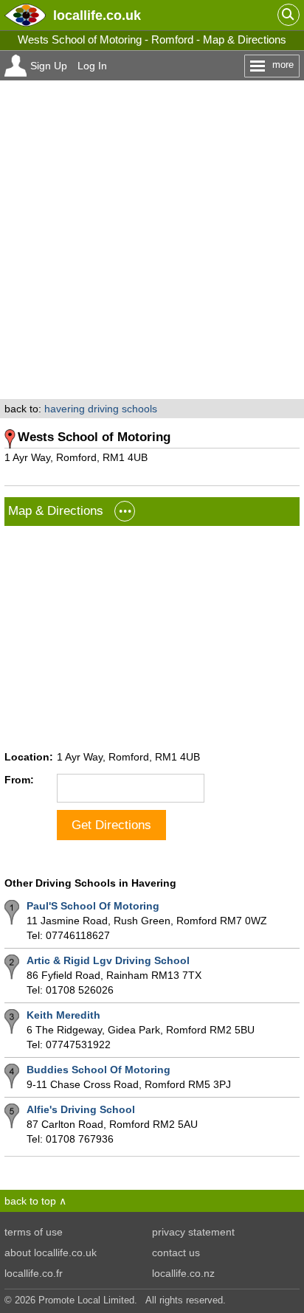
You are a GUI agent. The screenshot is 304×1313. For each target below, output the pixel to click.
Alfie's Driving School (81, 1109)
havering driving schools (100, 409)
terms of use (33, 1232)
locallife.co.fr (33, 1273)
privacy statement (193, 1232)
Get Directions (111, 824)
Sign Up (48, 66)
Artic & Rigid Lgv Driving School (108, 960)
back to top (30, 1201)
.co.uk (97, 15)
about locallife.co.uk (50, 1252)
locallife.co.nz (183, 1273)
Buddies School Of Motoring (98, 1069)
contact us (176, 1252)
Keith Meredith (63, 1015)
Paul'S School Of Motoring (93, 906)
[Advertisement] (152, 240)
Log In (92, 66)
